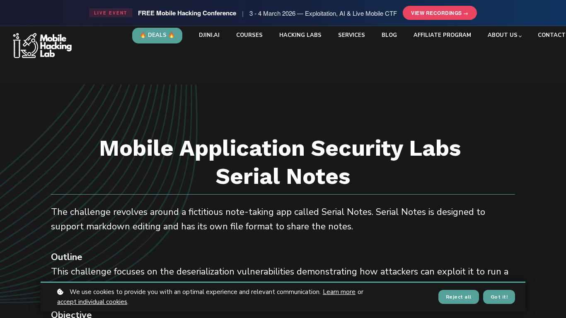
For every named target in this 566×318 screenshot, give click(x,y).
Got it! (499, 297)
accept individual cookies (92, 302)
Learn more (339, 292)
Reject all (459, 297)
